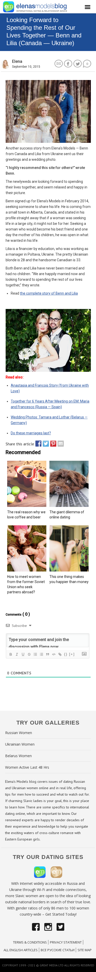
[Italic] (17, 654)
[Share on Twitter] (44, 443)
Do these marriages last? (31, 433)
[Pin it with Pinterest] (52, 443)
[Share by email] (59, 443)
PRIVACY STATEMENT (66, 942)
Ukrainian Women (20, 744)
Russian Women (18, 732)
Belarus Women (18, 755)
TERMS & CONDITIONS (30, 942)
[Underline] (23, 654)
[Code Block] (53, 654)
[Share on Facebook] (37, 443)
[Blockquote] (47, 654)
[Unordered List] (41, 654)
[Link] (60, 654)
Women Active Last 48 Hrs (27, 767)
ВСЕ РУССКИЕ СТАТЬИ (57, 950)
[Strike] (29, 654)
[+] (72, 654)
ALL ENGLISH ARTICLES (21, 950)
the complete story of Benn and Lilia (49, 293)
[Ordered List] (35, 654)
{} (66, 654)
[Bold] (10, 654)
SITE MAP (85, 950)
